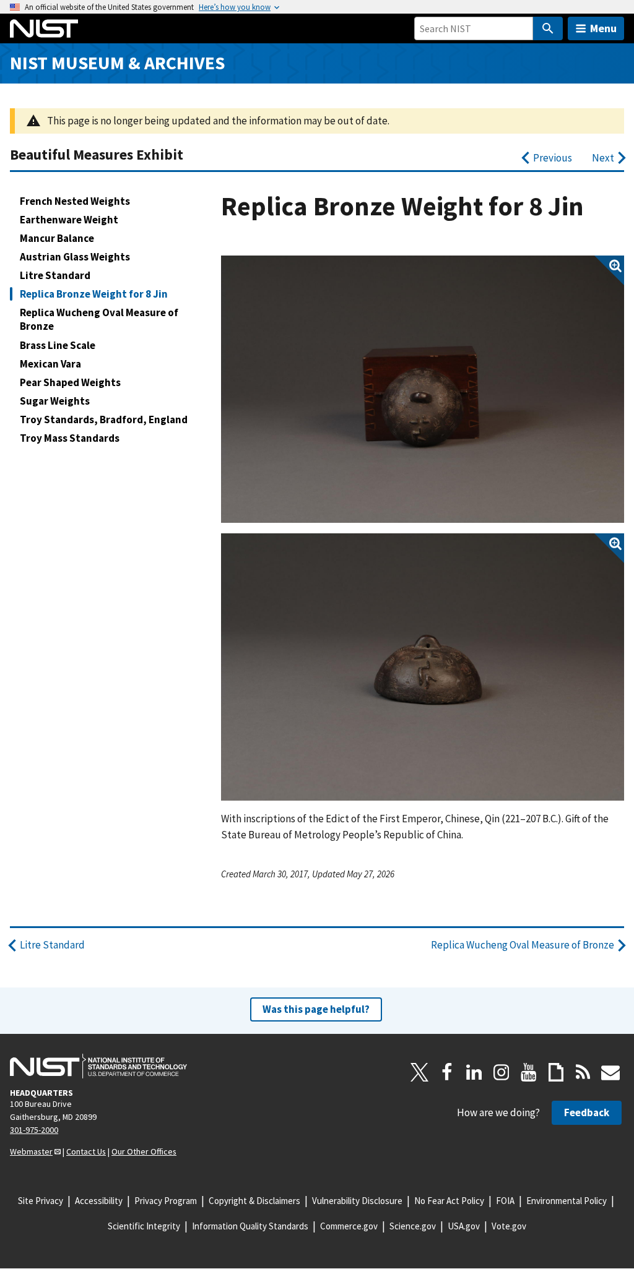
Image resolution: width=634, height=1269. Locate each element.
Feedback (586, 1112)
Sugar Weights (55, 401)
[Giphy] (556, 1072)
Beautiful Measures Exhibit (96, 154)
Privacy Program (165, 1201)
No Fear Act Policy (449, 1201)
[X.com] (419, 1072)
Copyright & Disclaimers (254, 1201)
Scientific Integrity (144, 1226)
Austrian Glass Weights (75, 257)
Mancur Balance (57, 238)
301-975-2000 (34, 1129)
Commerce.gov (349, 1226)
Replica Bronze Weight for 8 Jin (94, 294)
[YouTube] (528, 1072)
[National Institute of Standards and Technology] (98, 1066)
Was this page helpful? (316, 1009)
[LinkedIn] (474, 1072)
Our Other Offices (143, 1151)
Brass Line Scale (57, 345)
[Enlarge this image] (422, 389)
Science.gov (412, 1226)
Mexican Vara (50, 364)
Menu (603, 28)
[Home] (44, 28)
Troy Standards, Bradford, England (104, 419)
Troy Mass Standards (69, 438)
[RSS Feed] (583, 1072)
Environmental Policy (566, 1201)
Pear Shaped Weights (70, 382)
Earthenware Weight (69, 219)
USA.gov (464, 1226)
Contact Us (86, 1151)
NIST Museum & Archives (117, 62)
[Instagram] (501, 1072)
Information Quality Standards (250, 1226)
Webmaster (31, 1151)
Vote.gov (509, 1226)
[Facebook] (447, 1072)
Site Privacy (40, 1201)
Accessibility (99, 1201)
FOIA (505, 1201)
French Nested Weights (75, 201)
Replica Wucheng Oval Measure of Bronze (99, 319)
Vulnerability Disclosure (357, 1201)
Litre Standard (55, 275)
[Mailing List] (610, 1072)
